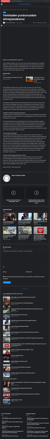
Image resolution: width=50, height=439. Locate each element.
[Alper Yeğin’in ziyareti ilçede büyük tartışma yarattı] (29, 79)
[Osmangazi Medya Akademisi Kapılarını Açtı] (6, 390)
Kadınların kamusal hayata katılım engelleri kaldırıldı (24, 222)
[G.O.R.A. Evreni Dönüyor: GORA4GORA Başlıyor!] (9, 216)
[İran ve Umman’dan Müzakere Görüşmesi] (6, 368)
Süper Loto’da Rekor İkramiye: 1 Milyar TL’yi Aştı (22, 349)
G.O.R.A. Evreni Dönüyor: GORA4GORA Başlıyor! (20, 1)
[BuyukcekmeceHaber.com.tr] (25, 4)
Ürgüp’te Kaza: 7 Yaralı (16, 399)
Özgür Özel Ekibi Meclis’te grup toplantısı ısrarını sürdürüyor (25, 394)
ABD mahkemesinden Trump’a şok (19, 314)
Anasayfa (6, 9)
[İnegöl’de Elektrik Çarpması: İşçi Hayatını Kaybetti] (6, 374)
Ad (4, 266)
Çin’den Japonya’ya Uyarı (17, 355)
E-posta (5, 271)
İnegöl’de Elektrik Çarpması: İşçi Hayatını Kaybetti (23, 373)
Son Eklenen (25, 288)
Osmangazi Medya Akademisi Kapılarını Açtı (21, 388)
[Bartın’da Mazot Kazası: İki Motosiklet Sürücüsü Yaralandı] (9, 230)
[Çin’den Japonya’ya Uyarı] (6, 357)
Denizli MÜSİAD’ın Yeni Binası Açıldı (19, 361)
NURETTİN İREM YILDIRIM (10, 22)
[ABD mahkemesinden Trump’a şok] (6, 316)
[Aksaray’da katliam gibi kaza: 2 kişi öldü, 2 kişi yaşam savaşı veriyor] (25, 230)
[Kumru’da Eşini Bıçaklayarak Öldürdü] (40, 216)
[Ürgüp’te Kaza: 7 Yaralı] (6, 401)
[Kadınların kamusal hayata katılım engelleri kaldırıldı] (25, 216)
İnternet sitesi (29, 271)
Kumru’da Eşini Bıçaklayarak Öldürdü (40, 222)
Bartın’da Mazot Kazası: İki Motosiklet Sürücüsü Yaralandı (9, 236)
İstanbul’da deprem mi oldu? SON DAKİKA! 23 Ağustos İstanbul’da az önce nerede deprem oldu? (40, 237)
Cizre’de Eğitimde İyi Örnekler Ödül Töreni (13, 77)
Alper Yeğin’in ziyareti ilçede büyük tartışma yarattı (39, 79)
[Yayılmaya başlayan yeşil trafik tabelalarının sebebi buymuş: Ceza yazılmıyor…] (6, 310)
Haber (9, 9)
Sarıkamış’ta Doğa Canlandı (9, 378)
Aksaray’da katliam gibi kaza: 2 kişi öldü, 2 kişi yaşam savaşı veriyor (24, 236)
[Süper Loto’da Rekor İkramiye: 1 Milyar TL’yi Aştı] (6, 351)
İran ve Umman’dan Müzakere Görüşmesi (21, 367)
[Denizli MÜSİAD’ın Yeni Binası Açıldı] (6, 363)
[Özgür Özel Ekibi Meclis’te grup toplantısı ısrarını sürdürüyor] (6, 395)
